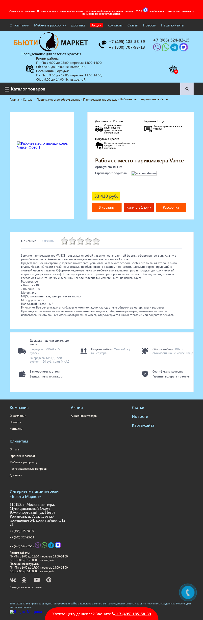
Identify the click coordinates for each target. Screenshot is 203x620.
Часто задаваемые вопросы (28, 468)
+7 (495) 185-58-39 (22, 531)
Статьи (132, 25)
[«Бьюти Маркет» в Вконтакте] (13, 580)
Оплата (14, 449)
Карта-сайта (143, 425)
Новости (149, 25)
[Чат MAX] (146, 10)
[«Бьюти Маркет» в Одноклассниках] (24, 580)
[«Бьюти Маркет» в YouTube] (37, 580)
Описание (28, 241)
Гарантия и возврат (22, 456)
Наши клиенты (172, 25)
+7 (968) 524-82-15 (22, 546)
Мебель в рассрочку (50, 25)
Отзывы (48, 241)
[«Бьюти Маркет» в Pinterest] (49, 580)
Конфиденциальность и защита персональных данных (141, 603)
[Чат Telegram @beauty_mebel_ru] (174, 49)
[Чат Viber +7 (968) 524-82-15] (157, 49)
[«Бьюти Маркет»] (51, 50)
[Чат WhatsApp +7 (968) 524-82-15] (166, 49)
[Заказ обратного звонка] (102, 44)
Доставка (78, 25)
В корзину (107, 207)
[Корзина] (173, 69)
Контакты (115, 25)
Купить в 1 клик (139, 207)
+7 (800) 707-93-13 (22, 537)
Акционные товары (84, 416)
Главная (15, 99)
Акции (97, 25)
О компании (19, 25)
